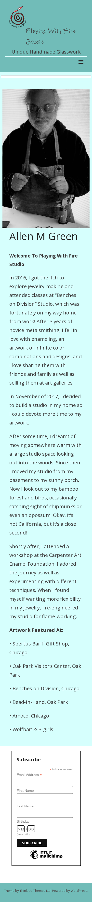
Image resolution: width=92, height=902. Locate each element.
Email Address (29, 775)
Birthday (23, 821)
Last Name (25, 806)
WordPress (79, 890)
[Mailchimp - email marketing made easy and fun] (46, 859)
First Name (25, 790)
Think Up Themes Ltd (35, 890)
